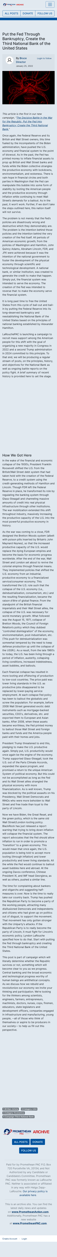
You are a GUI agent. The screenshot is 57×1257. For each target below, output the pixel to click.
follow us (45, 13)
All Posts (21, 1141)
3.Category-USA (29, 1109)
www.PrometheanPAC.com (30, 1223)
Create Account (9, 1239)
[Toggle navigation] (50, 4)
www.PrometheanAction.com (30, 1211)
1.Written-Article (10, 1109)
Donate (37, 1141)
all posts (11, 13)
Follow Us (28, 1150)
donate (28, 13)
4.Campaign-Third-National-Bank (18, 1116)
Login (24, 1239)
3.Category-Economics (13, 1113)
